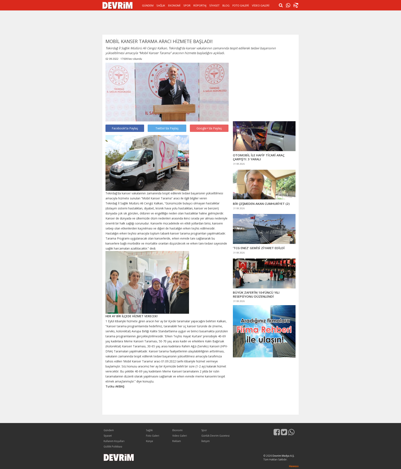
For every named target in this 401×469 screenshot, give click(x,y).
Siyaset (108, 435)
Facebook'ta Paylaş (125, 128)
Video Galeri (179, 435)
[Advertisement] (200, 22)
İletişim (205, 441)
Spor (204, 430)
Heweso (294, 466)
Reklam (176, 441)
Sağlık (149, 430)
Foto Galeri (152, 435)
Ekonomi (177, 430)
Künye (149, 441)
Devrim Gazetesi (117, 5)
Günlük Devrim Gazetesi (215, 435)
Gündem (109, 430)
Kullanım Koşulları (114, 441)
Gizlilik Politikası (113, 446)
